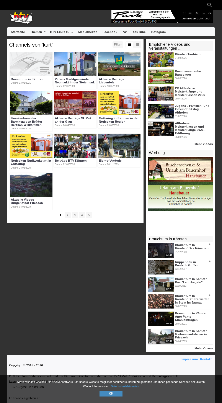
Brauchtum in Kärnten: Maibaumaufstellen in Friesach (192, 334)
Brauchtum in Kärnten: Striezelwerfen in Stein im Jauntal (192, 299)
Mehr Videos (203, 143)
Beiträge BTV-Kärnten (71, 160)
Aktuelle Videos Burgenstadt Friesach (27, 201)
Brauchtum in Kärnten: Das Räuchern (192, 246)
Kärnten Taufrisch (188, 54)
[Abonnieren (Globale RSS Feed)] (37, 5)
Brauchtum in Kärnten (27, 79)
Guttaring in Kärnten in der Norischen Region (119, 120)
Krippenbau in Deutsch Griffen (186, 263)
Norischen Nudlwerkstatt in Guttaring (31, 162)
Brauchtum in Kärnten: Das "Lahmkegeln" (192, 280)
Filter (118, 44)
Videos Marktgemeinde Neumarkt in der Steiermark (75, 80)
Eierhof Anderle (110, 160)
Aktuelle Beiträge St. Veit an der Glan (73, 120)
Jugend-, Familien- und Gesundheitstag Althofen (192, 109)
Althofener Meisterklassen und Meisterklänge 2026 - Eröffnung (190, 128)
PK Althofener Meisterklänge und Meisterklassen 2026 (190, 91)
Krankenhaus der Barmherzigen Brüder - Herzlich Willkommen (27, 122)
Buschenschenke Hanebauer (188, 73)
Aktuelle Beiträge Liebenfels (111, 80)
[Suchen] (209, 5)
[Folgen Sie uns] (11, 5)
